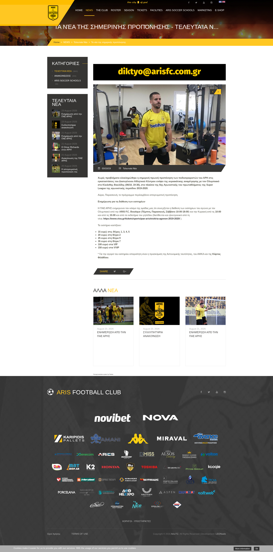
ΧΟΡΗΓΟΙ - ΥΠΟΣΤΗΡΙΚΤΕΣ (136, 521)
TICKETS (142, 10)
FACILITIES (156, 10)
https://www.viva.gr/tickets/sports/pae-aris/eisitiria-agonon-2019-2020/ (141, 218)
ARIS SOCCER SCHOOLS (180, 10)
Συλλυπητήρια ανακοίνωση (68, 126)
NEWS (89, 10)
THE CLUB (102, 10)
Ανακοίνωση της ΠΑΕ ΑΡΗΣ (72, 159)
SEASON (129, 10)
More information (242, 549)
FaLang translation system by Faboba (103, 374)
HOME (79, 10)
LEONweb (221, 534)
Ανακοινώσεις (65, 76)
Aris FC (175, 534)
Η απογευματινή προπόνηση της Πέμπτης (69, 172)
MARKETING (205, 10)
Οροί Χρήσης (53, 534)
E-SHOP (219, 10)
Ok (256, 549)
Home (57, 42)
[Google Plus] (124, 271)
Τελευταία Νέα (80, 42)
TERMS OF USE (79, 534)
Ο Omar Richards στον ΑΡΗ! (70, 148)
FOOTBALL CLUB (89, 392)
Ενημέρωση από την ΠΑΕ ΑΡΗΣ (71, 115)
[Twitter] (115, 271)
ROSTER (116, 10)
